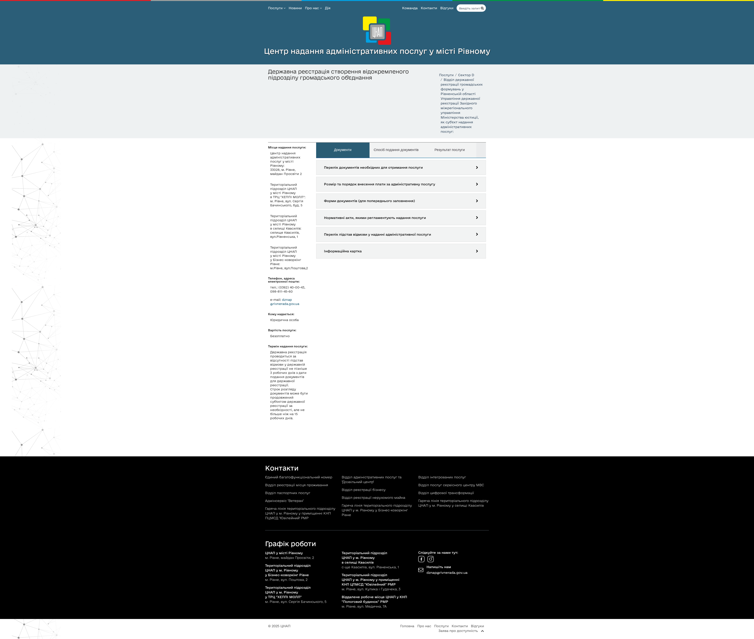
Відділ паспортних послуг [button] (288, 493)
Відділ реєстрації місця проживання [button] (297, 485)
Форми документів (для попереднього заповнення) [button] (369, 201)
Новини (295, 8)
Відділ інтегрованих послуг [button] (442, 477)
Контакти (429, 8)
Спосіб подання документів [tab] (396, 150)
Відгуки (446, 8)
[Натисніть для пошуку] (482, 8)
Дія (327, 8)
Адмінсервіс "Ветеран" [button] (285, 501)
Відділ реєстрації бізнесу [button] (364, 490)
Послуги (276, 8)
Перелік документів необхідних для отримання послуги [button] (373, 167)
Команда (410, 8)
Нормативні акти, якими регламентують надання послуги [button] (375, 218)
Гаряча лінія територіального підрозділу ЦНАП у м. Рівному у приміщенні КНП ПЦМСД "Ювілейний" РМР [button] (300, 513)
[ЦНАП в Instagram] (430, 561)
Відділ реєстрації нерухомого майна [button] (374, 497)
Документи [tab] (342, 150)
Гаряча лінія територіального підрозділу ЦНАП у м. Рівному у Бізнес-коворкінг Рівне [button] (377, 510)
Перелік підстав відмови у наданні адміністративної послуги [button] (377, 234)
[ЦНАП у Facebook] (421, 561)
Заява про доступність (458, 631)
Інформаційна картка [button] (343, 251)
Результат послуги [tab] (450, 150)
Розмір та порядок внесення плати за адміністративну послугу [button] (379, 184)
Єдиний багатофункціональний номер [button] (299, 477)
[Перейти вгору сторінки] (482, 631)
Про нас (312, 8)
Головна (407, 626)
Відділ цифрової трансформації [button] (446, 493)
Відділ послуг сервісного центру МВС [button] (451, 485)
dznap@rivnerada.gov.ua (447, 572)
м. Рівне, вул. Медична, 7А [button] (374, 601)
